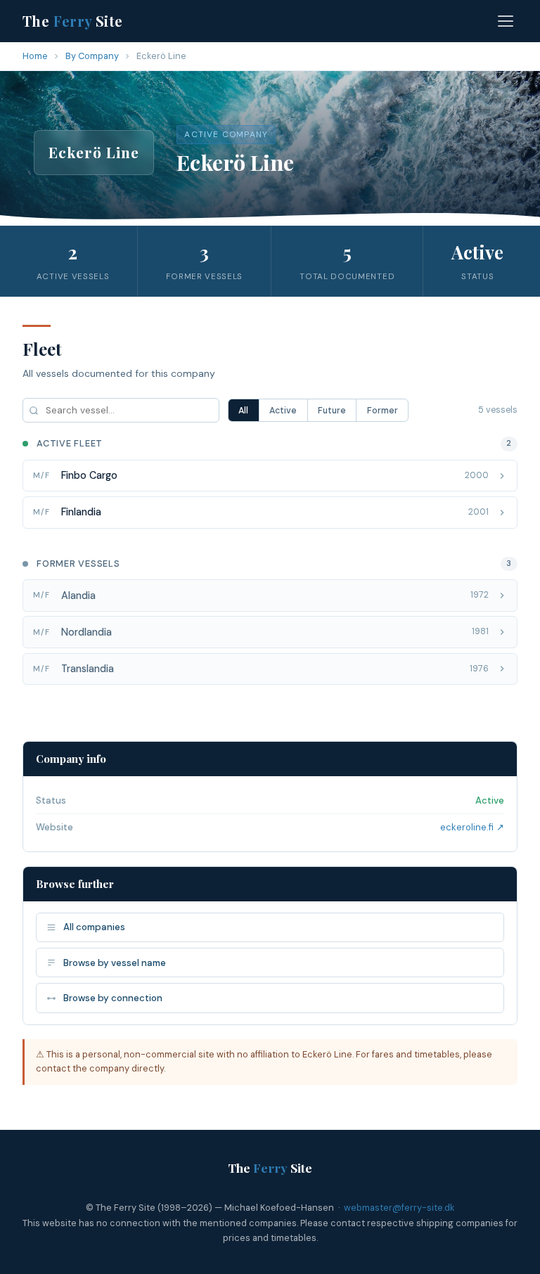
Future (332, 410)
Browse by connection (112, 998)
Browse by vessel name (114, 963)
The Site (72, 20)
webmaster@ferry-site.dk (399, 1208)
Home (35, 56)
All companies (94, 927)
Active (283, 410)
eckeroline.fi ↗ (472, 827)
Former (382, 410)
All (243, 410)
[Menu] (506, 21)
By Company (92, 56)
